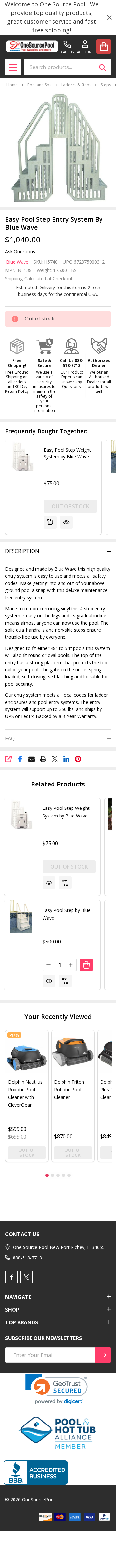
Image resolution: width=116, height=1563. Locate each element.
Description (22, 551)
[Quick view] (66, 522)
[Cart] (103, 46)
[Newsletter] (103, 1355)
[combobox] (67, 67)
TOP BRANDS (21, 1322)
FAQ (10, 738)
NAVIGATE (18, 1296)
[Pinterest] (78, 759)
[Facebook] (20, 759)
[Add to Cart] (86, 965)
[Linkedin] (66, 759)
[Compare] (50, 522)
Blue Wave (17, 262)
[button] (17, 366)
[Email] (31, 759)
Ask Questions (20, 251)
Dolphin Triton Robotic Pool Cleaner (69, 1089)
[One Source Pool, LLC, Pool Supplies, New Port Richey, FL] (36, 1472)
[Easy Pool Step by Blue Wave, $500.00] (21, 916)
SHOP (12, 1309)
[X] (55, 759)
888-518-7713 (27, 1258)
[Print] (43, 759)
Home (12, 85)
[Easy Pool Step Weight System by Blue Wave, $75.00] (21, 814)
